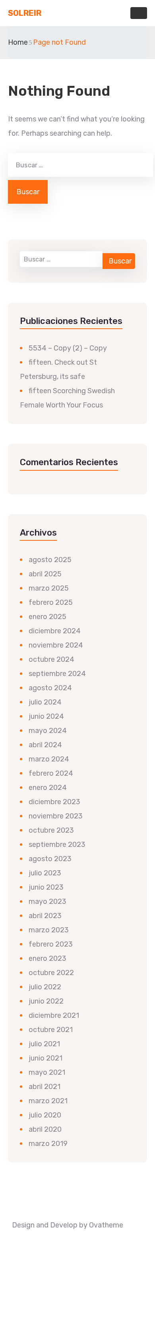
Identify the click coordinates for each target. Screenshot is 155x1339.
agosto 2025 (50, 559)
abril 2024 (45, 745)
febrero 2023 (51, 944)
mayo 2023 (47, 901)
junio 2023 (46, 887)
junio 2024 (46, 716)
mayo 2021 (47, 1072)
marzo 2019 (48, 1143)
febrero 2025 (51, 602)
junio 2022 (46, 1001)
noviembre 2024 (56, 645)
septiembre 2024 (57, 673)
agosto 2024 (50, 688)
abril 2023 (45, 915)
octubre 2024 (51, 659)
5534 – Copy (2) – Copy (68, 348)
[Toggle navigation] (138, 13)
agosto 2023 (50, 858)
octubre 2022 (51, 972)
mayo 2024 (48, 730)
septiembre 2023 (57, 844)
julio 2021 (44, 1044)
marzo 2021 (48, 1101)
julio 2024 (45, 702)
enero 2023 (47, 958)
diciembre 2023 (54, 801)
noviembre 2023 (56, 816)
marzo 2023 (49, 930)
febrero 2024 (51, 773)
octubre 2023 (51, 830)
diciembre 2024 (55, 631)
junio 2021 (45, 1058)
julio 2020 (45, 1115)
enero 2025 (47, 616)
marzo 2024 (49, 759)
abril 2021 (44, 1086)
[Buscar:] (79, 165)
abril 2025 (45, 574)
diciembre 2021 (54, 1015)
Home (18, 42)
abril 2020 (45, 1129)
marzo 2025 (49, 588)
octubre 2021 (51, 1029)
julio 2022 (45, 987)
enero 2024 (48, 787)
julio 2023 (45, 873)
